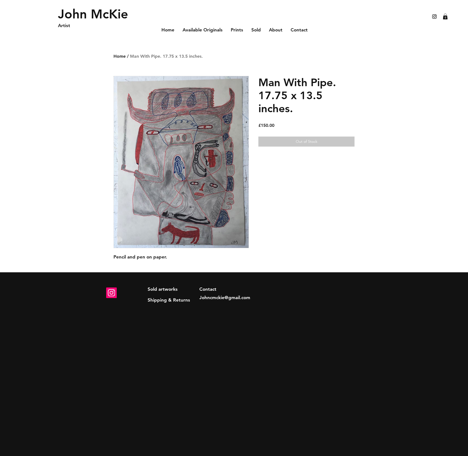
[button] (445, 17)
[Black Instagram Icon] (434, 17)
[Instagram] (111, 292)
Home (119, 56)
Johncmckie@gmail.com (224, 297)
